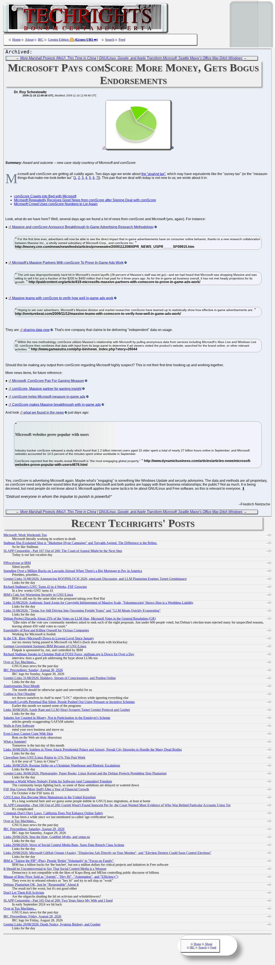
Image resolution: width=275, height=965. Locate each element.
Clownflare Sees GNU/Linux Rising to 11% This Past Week (44, 757)
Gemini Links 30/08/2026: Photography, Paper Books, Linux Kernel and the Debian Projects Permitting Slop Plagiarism (85, 773)
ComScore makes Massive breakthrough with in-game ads (56, 404)
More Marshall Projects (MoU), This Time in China (58, 58)
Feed (122, 39)
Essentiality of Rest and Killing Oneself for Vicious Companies (46, 630)
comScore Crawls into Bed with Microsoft (45, 196)
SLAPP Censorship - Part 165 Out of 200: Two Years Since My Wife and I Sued (58, 900)
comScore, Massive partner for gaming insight (46, 388)
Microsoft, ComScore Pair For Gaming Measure (48, 381)
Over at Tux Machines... (19, 662)
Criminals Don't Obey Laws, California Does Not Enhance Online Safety (53, 813)
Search (109, 39)
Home (16, 39)
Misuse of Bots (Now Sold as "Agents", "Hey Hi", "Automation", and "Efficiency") (60, 876)
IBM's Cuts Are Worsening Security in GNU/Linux (38, 594)
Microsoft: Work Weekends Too (25, 535)
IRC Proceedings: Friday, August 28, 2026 (32, 916)
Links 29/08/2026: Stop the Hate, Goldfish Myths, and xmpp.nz (46, 837)
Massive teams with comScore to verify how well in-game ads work (62, 298)
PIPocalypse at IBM (17, 563)
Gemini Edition (58, 39)
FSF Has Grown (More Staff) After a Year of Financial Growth (46, 789)
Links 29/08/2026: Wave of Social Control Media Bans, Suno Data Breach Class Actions (63, 845)
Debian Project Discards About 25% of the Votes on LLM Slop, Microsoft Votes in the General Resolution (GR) (79, 618)
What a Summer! (14, 741)
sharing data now (36, 330)
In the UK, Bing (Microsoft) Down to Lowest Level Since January (48, 638)
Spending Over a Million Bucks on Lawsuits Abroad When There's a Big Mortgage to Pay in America (72, 571)
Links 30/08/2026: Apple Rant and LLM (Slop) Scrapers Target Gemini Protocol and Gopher (66, 710)
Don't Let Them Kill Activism (23, 892)
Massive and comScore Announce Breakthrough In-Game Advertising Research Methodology (83, 227)
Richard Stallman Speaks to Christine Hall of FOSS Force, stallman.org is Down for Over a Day (68, 654)
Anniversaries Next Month (21, 686)
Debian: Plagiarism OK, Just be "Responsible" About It (41, 884)
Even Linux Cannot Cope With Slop (28, 733)
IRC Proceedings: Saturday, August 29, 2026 (33, 829)
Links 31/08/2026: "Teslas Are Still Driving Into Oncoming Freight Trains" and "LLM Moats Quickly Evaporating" (82, 610)
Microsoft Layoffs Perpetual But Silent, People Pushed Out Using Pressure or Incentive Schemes (69, 702)
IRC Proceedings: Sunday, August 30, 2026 (33, 670)
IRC (41, 39)
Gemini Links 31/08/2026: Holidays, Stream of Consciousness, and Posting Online (59, 678)
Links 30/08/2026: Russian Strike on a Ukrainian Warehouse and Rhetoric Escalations (61, 765)
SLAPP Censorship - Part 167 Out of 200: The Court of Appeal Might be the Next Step (62, 551)
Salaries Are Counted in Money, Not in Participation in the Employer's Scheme (56, 718)
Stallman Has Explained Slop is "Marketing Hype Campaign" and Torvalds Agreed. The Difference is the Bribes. (80, 543)
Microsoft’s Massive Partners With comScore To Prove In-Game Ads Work (68, 262)
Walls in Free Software (18, 725)
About (29, 39)
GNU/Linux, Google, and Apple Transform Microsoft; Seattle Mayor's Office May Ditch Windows (171, 58)
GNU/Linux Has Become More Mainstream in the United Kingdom (49, 797)
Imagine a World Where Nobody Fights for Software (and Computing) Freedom (57, 781)
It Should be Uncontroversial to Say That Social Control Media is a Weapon (54, 868)
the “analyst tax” (153, 174)
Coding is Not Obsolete (19, 694)
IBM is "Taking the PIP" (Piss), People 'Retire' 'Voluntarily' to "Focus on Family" (58, 861)
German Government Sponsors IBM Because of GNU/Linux (44, 646)
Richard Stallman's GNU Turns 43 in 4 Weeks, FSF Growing (45, 586)
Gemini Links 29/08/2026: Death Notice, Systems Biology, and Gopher (52, 924)
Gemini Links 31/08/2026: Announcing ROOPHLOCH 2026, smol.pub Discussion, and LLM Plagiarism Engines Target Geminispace (95, 579)
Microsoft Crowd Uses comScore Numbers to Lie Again (56, 204)
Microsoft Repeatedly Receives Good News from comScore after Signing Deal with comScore (85, 200)
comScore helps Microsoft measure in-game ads (48, 396)
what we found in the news (43, 412)
